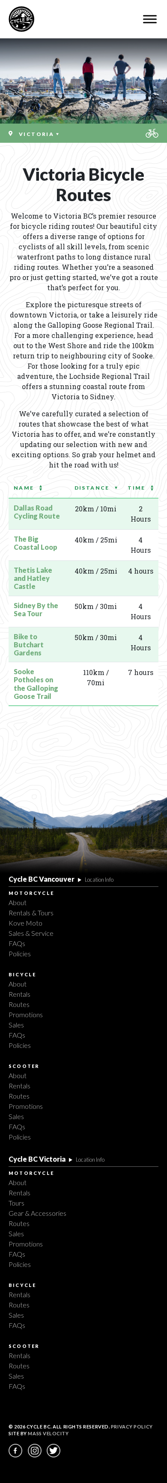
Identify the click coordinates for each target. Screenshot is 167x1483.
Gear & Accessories (37, 1213)
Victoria (37, 134)
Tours (16, 1203)
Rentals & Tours (31, 913)
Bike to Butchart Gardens (29, 644)
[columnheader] (39, 487)
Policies (20, 953)
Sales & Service (31, 933)
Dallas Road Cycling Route (37, 512)
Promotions (26, 1014)
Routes (19, 1004)
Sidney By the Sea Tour (36, 609)
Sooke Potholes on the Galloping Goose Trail (36, 683)
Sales (16, 1025)
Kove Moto (25, 923)
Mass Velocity (48, 1433)
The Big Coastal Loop (35, 543)
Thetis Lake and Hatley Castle (33, 578)
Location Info (99, 879)
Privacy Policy (132, 1426)
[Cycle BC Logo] (21, 19)
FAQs (17, 943)
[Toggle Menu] (150, 19)
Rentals (19, 994)
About (18, 902)
